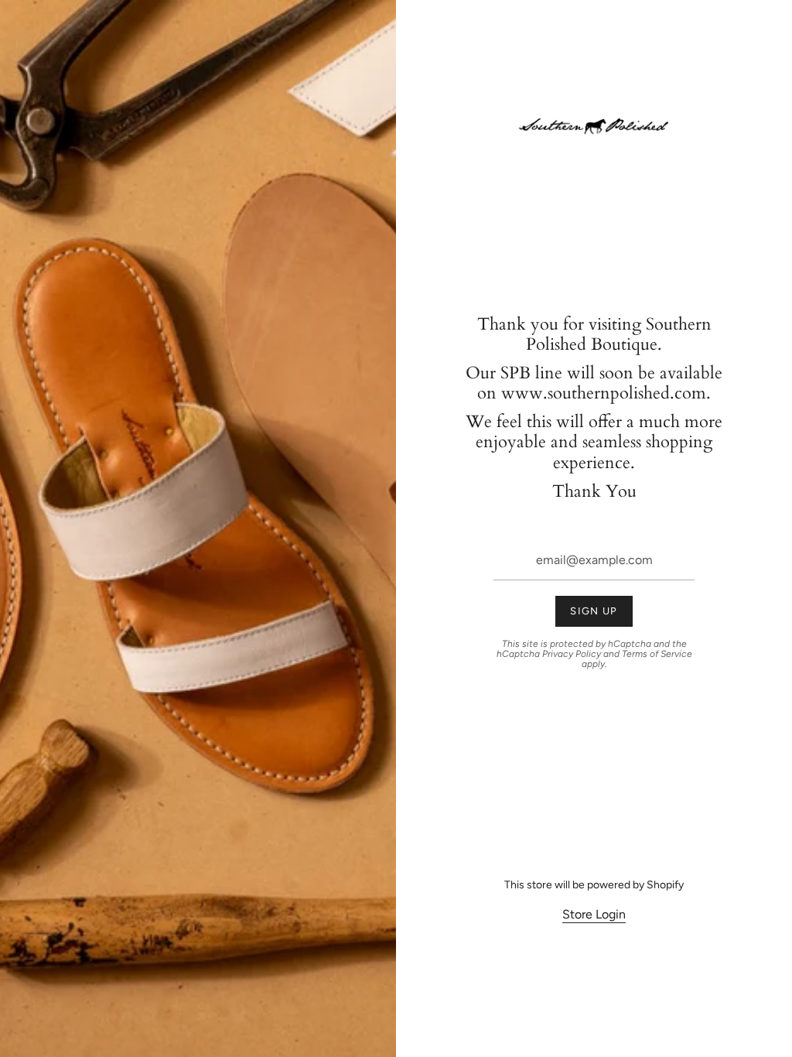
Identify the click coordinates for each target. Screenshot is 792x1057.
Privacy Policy (571, 653)
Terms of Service (657, 653)
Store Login (594, 914)
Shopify (665, 884)
